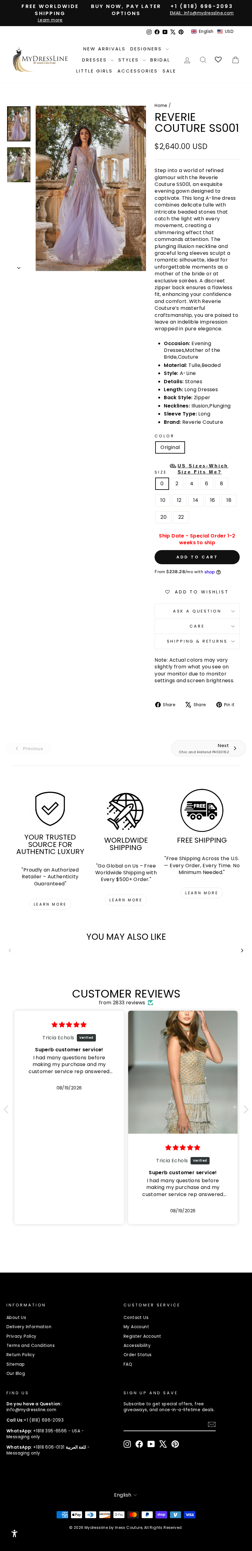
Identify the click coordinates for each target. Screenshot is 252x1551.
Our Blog (15, 1373)
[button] (212, 31)
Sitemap (15, 1364)
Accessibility (137, 1345)
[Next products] (242, 950)
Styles (129, 60)
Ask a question (197, 611)
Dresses (95, 60)
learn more (50, 904)
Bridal (160, 60)
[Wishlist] (218, 60)
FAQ (128, 1364)
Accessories (137, 71)
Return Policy (20, 1355)
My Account (136, 1327)
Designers (147, 48)
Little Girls (94, 71)
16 (212, 500)
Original (170, 447)
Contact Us (136, 1318)
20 (163, 517)
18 (228, 500)
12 (179, 500)
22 (181, 517)
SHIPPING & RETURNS (197, 641)
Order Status (138, 1355)
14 (196, 500)
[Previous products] (10, 950)
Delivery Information (28, 1327)
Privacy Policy (21, 1336)
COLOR (164, 436)
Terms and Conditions (30, 1345)
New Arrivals (104, 48)
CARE (197, 626)
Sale (169, 71)
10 (162, 500)
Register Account (142, 1336)
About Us (16, 1318)
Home (161, 105)
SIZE (191, 469)
